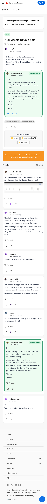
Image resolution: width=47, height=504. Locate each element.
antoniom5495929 (17, 73)
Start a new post (19, 157)
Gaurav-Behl (14, 279)
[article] (23, 188)
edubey (12, 313)
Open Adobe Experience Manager (21, 24)
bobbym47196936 (15, 399)
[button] (11, 44)
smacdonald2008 (15, 172)
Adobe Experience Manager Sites (12, 10)
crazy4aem (13, 49)
